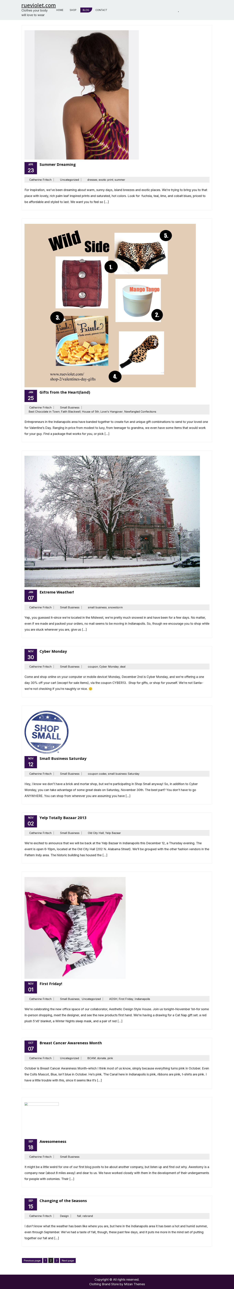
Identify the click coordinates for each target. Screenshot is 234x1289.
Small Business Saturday (63, 758)
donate (101, 1058)
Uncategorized (69, 179)
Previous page (32, 1260)
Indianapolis (142, 999)
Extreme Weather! (57, 592)
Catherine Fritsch (40, 179)
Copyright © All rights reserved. (117, 1279)
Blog (86, 10)
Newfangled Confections (140, 411)
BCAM (91, 1058)
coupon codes (97, 773)
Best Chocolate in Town (44, 411)
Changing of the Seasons (63, 1200)
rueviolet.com (38, 5)
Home (59, 10)
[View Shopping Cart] (170, 10)
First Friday (126, 999)
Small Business (69, 407)
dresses (92, 179)
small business (97, 607)
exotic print (106, 179)
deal (122, 666)
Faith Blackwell (71, 411)
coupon (93, 666)
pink (110, 1058)
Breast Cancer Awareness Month (71, 1042)
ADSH (113, 999)
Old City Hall (96, 833)
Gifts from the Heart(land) (65, 392)
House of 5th (90, 411)
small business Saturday (123, 773)
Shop (73, 10)
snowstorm (115, 607)
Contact (101, 10)
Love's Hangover (111, 411)
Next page (68, 1260)
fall (79, 1216)
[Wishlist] (178, 10)
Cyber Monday (53, 651)
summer (120, 179)
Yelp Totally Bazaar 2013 (63, 817)
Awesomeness (53, 1141)
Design (64, 1216)
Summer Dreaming (58, 164)
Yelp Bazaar (113, 833)
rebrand (87, 1216)
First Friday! (51, 983)
